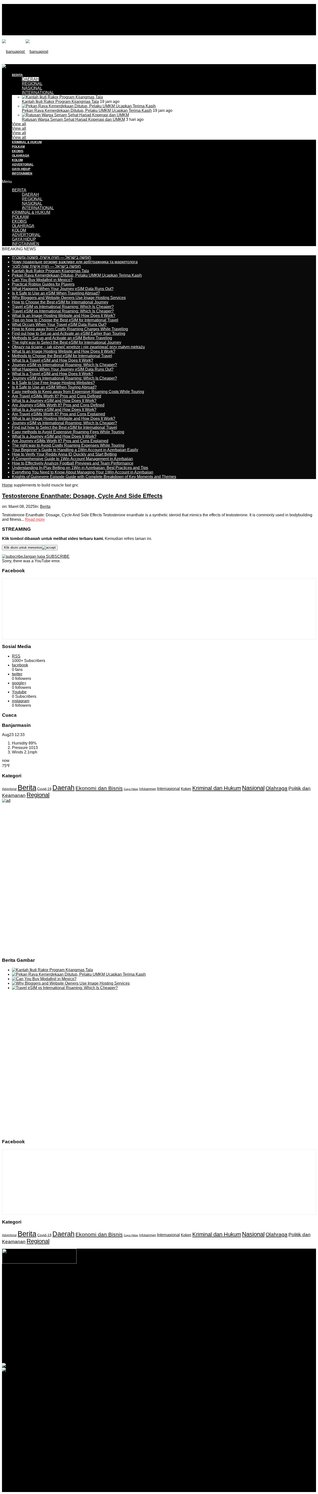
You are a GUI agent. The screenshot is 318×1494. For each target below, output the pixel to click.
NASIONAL (32, 88)
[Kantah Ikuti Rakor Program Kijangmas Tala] (62, 97)
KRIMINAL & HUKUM (27, 142)
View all (19, 124)
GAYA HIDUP (21, 169)
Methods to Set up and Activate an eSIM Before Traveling (62, 338)
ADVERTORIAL (23, 164)
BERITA (19, 190)
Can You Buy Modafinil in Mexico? (42, 280)
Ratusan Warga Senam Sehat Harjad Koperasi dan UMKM (73, 119)
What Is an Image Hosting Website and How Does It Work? (63, 315)
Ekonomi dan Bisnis (99, 788)
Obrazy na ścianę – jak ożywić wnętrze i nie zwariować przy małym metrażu (78, 347)
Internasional (168, 788)
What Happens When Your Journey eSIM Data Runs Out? (63, 289)
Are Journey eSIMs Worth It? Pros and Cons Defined (58, 405)
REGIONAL (32, 199)
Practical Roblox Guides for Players (43, 284)
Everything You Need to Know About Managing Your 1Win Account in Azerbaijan (82, 472)
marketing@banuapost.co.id (159, 1292)
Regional (38, 795)
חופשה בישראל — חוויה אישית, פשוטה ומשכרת (51, 257)
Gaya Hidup (131, 789)
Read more (35, 519)
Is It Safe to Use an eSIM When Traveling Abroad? (56, 293)
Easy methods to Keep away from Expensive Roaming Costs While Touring (78, 392)
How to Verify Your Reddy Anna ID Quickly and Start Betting (64, 454)
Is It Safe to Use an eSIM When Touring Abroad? (54, 387)
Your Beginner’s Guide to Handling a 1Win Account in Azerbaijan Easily (75, 450)
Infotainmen (147, 789)
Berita (45, 506)
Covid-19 (44, 789)
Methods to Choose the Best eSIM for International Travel (62, 356)
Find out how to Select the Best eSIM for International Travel (64, 427)
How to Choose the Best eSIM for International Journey (60, 302)
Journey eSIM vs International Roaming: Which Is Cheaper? (64, 365)
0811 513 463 (148, 1287)
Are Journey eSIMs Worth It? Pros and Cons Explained (60, 441)
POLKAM (18, 146)
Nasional (253, 788)
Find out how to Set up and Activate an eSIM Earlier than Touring (68, 333)
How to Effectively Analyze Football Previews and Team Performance (72, 463)
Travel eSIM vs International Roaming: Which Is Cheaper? (63, 307)
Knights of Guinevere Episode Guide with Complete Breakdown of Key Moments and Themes (94, 477)
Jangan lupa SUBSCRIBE (46, 556)
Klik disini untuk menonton (23, 547)
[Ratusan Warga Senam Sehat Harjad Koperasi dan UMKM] (75, 115)
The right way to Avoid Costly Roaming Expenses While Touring (68, 445)
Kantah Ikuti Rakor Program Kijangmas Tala (60, 101)
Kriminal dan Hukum (216, 788)
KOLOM (17, 160)
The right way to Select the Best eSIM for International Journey (66, 342)
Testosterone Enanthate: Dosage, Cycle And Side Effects (82, 495)
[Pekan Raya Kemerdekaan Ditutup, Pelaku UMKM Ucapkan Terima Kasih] (89, 106)
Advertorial (9, 789)
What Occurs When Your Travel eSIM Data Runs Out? (59, 324)
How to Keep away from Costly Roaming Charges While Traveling (70, 329)
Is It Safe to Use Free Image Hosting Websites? (53, 383)
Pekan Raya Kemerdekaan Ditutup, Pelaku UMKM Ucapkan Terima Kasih (87, 110)
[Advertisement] (92, 75)
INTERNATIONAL (38, 92)
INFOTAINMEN (22, 173)
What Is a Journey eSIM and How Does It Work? (54, 400)
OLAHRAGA (20, 155)
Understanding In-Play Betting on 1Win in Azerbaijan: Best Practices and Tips (80, 468)
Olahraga (276, 788)
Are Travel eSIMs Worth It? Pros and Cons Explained (58, 414)
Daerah (63, 787)
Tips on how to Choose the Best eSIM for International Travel (65, 320)
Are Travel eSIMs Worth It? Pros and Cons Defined (56, 396)
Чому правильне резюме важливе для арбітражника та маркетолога (75, 262)
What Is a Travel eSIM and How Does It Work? (52, 360)
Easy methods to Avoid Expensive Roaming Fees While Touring (68, 432)
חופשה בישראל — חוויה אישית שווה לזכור (46, 266)
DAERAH (30, 194)
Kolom (186, 789)
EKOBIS (17, 151)
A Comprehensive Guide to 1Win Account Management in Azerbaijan (72, 459)
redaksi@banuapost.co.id (185, 1287)
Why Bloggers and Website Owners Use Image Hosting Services (69, 298)
